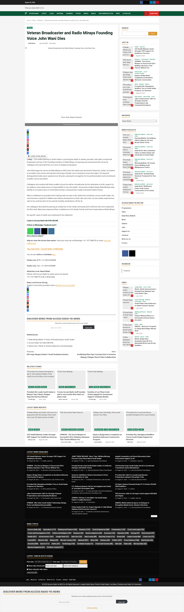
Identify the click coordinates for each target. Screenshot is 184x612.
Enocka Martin (98, 442)
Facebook (126, 264)
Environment (138, 96)
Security (33, 544)
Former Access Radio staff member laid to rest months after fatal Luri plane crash (71, 394)
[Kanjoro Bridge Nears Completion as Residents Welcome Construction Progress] (108, 421)
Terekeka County (85, 544)
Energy (135, 533)
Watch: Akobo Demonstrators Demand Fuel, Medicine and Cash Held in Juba (128, 291)
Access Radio (34, 13)
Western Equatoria (36, 547)
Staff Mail (72, 580)
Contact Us (41, 580)
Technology (138, 301)
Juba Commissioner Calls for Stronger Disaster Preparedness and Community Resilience (128, 101)
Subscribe (88, 328)
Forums (124, 243)
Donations (154, 13)
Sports (142, 336)
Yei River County (70, 387)
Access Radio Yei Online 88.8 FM (41, 343)
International (75, 493)
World (93, 13)
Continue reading (92, 607)
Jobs (123, 227)
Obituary (29, 27)
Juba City (31, 387)
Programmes (126, 208)
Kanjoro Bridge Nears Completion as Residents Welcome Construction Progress (128, 76)
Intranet (65, 580)
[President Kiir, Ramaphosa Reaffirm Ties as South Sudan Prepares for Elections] (141, 421)
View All (154, 516)
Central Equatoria (100, 529)
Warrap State (140, 544)
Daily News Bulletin (106, 13)
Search (125, 28)
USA (100, 493)
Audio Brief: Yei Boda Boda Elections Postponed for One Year (128, 176)
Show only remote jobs (36, 566)
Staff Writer (31, 43)
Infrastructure (139, 71)
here (53, 254)
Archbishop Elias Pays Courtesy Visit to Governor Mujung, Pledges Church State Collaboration (96, 354)
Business (69, 13)
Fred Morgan (31, 399)
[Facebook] (141, 2)
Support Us (126, 231)
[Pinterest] (157, 2)
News (124, 220)
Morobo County (68, 540)
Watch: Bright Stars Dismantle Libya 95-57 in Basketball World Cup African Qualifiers (128, 341)
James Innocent (62, 399)
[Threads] (147, 2)
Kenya (136, 324)
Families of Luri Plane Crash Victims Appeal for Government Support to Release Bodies (100, 394)
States (78, 13)
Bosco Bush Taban (66, 442)
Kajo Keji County (107, 537)
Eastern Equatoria (94, 533)
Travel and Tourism (104, 544)
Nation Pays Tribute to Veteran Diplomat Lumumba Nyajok (50, 346)
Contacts (125, 235)
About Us (34, 580)
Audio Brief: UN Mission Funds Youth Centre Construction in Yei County (128, 188)
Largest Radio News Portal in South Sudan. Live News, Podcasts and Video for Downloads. (111, 584)
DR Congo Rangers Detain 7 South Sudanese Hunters (47, 353)
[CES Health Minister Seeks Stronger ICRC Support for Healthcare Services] (42, 421)
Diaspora (78, 533)
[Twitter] (144, 2)
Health (137, 46)
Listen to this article (38, 156)
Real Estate (147, 540)
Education (152, 59)
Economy (109, 533)
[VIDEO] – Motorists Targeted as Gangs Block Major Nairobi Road (128, 329)
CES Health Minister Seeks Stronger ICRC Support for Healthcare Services (128, 51)
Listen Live (126, 13)
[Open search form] (141, 13)
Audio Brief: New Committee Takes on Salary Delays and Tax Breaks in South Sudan (128, 151)
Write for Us (126, 239)
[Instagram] (154, 2)
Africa (86, 13)
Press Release (103, 461)
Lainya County (133, 537)
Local (52, 13)
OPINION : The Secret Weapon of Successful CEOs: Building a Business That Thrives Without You (128, 64)
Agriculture (49, 529)
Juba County (146, 96)
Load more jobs (32, 572)
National (60, 13)
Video (118, 13)
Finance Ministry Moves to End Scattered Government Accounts (128, 316)
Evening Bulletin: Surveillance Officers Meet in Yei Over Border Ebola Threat (128, 139)
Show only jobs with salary (37, 569)
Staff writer (130, 442)
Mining (54, 540)
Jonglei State (138, 287)
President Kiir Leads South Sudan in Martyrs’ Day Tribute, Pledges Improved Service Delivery (41, 394)
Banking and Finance (140, 312)
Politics (147, 84)
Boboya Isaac (31, 439)
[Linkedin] (151, 2)
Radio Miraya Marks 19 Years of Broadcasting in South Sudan (51, 340)
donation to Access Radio (65, 285)
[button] (26, 13)
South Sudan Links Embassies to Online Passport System (128, 304)
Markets (80, 513)
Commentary (145, 59)
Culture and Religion (61, 533)
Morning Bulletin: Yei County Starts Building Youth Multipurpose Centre (128, 164)
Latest (44, 13)
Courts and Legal (139, 299)
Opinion (124, 223)
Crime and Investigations (105, 491)
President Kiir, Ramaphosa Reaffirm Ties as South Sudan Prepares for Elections (128, 89)
